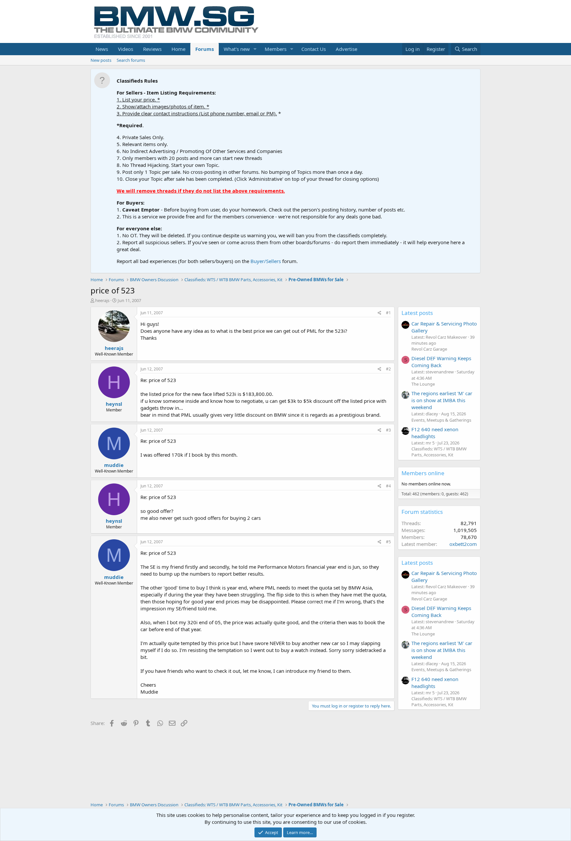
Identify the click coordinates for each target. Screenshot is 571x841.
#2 (388, 369)
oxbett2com (463, 544)
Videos (125, 49)
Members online (422, 473)
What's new (237, 49)
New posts (101, 60)
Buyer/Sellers (265, 261)
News (101, 49)
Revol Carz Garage (429, 349)
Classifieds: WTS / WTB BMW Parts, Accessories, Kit (439, 452)
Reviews (152, 49)
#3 (388, 430)
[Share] (379, 313)
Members (275, 49)
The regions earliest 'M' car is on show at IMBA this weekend (441, 400)
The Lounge (423, 384)
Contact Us (313, 49)
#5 (388, 542)
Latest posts (417, 313)
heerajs (102, 300)
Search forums (131, 60)
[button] (255, 49)
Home (178, 49)
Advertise (346, 49)
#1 (388, 313)
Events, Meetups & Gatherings (441, 420)
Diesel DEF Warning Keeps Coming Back (441, 361)
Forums (204, 49)
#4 (388, 486)
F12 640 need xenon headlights (434, 433)
